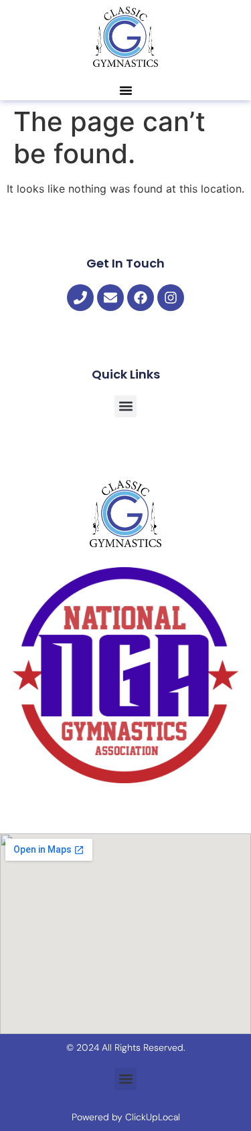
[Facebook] (140, 297)
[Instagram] (170, 297)
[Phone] (80, 297)
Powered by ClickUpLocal (126, 1117)
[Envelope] (110, 297)
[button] (126, 90)
